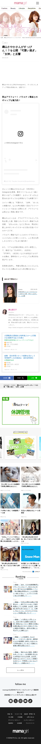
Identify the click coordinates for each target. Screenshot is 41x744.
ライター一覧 (18, 714)
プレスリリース (30, 723)
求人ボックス (14, 349)
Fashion (4, 8)
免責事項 (10, 723)
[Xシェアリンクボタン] (16, 701)
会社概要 (19, 723)
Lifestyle (22, 8)
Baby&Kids (32, 8)
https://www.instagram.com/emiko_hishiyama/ (23, 327)
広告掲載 (20, 717)
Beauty (13, 8)
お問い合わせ (30, 717)
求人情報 (11, 717)
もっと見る (20, 670)
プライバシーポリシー (14, 720)
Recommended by (27, 571)
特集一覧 (9, 714)
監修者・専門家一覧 (29, 714)
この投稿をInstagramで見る (13, 143)
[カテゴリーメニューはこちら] (37, 3)
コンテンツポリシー (29, 720)
